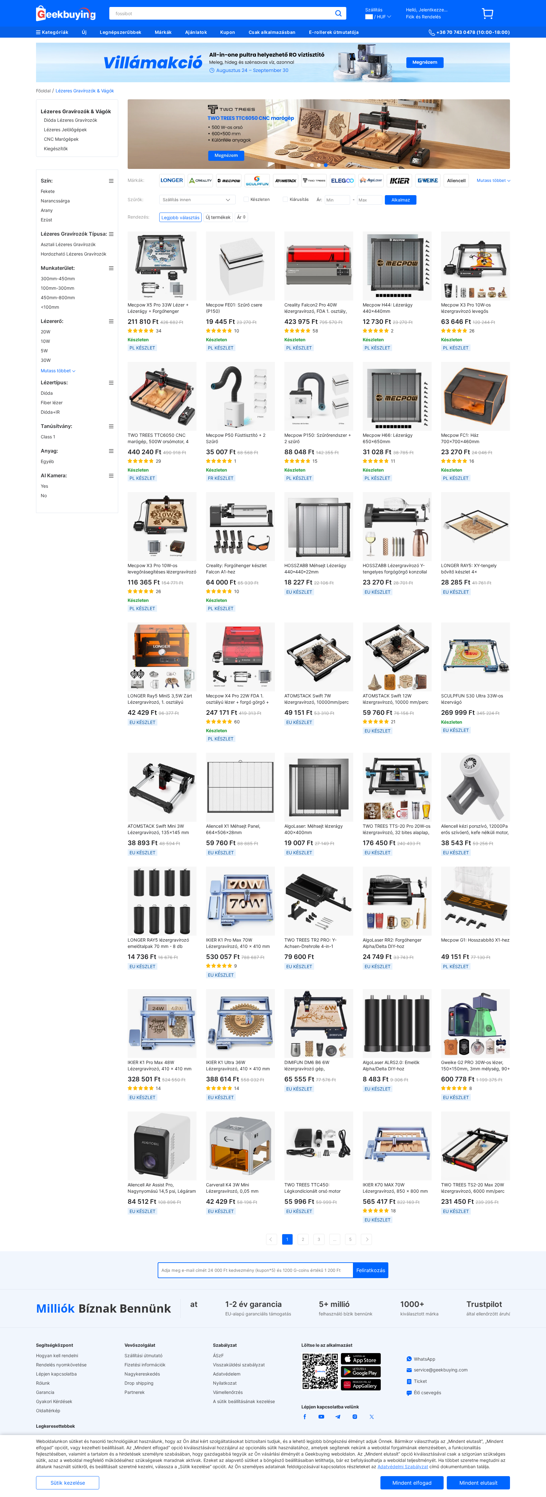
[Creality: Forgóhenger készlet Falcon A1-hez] (240, 526)
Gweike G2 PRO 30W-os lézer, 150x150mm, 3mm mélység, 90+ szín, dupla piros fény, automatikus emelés (475, 1066)
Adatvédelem (226, 1373)
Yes (45, 486)
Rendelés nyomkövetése (61, 1364)
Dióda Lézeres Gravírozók (70, 120)
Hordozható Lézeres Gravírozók (74, 254)
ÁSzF (218, 1355)
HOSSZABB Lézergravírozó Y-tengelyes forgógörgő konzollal (395, 568)
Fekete (48, 191)
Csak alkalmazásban (272, 32)
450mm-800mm (58, 297)
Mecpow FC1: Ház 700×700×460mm (460, 438)
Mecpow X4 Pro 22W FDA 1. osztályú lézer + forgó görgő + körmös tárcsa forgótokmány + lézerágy (238, 699)
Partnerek (134, 1392)
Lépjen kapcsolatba (56, 1373)
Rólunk (43, 1383)
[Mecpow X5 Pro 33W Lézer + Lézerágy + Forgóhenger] (162, 266)
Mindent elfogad (412, 1483)
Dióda (47, 393)
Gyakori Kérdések (54, 1401)
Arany (47, 210)
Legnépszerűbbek (121, 32)
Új (84, 32)
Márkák (163, 32)
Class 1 (49, 436)
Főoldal (43, 90)
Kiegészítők (56, 148)
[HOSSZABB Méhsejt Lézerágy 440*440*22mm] (318, 526)
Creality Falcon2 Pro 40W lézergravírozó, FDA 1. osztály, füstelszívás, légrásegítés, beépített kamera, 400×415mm (316, 308)
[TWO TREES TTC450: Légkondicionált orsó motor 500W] (318, 1145)
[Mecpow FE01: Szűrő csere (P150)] (240, 266)
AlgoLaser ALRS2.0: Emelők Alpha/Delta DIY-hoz (391, 1065)
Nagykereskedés (142, 1373)
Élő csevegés (427, 1392)
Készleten (260, 199)
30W (46, 360)
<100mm (50, 307)
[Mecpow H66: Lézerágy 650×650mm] (397, 396)
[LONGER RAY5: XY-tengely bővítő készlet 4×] (475, 526)
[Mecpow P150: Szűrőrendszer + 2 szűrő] (318, 396)
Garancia (45, 1392)
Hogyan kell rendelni (57, 1355)
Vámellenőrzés (228, 1392)
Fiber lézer (52, 402)
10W (46, 341)
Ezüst (47, 219)
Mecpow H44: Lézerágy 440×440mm (388, 308)
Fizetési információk (145, 1364)
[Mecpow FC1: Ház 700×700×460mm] (475, 396)
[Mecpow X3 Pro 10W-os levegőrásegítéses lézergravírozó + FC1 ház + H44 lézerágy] (162, 526)
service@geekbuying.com (441, 1369)
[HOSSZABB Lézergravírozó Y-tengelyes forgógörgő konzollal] (397, 526)
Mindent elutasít (478, 1483)
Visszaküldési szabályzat (239, 1364)
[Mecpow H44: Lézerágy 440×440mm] (397, 266)
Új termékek (218, 217)
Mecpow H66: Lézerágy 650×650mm (388, 438)
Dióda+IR (51, 412)
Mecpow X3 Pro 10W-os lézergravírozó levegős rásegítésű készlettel (466, 308)
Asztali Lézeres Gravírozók (69, 244)
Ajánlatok (196, 32)
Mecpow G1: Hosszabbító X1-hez (475, 940)
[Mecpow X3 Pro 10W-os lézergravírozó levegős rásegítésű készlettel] (475, 266)
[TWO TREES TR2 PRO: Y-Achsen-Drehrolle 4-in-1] (318, 901)
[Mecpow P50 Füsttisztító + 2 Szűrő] (240, 396)
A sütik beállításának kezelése (244, 1401)
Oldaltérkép (48, 1410)
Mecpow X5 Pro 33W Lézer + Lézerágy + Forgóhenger (158, 308)
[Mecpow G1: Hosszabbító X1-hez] (475, 901)
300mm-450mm (58, 278)
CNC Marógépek (61, 139)
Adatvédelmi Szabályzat (403, 1466)
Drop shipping (139, 1383)
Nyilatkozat (225, 1383)
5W (45, 350)
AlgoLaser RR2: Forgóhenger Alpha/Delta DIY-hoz (392, 943)
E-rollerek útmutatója (334, 32)
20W (46, 331)
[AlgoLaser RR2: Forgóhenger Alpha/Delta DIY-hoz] (397, 901)
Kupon (227, 32)
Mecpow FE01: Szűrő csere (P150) (234, 308)
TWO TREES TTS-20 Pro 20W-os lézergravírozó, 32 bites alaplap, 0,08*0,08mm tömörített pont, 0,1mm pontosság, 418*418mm (396, 829)
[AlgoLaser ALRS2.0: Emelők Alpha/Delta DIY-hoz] (397, 1023)
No (44, 495)
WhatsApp (424, 1359)
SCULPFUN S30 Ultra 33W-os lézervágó (472, 699)
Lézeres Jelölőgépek (65, 129)
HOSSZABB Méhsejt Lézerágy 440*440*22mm (315, 568)
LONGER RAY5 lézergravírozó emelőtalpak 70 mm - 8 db (158, 943)
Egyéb (48, 461)
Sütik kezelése (68, 1483)
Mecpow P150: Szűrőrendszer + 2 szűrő (317, 438)
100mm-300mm (58, 288)
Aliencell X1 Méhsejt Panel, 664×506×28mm (233, 829)
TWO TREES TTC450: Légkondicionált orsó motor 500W (312, 1188)
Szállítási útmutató (143, 1355)
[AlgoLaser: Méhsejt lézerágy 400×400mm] (318, 787)
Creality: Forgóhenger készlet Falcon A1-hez (236, 568)
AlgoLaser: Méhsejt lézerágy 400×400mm (313, 829)
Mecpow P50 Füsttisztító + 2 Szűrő (235, 438)
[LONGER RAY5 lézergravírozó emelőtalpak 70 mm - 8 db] (162, 901)
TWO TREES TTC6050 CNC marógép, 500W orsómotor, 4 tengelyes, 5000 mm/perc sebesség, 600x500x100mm (158, 438)
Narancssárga (56, 200)
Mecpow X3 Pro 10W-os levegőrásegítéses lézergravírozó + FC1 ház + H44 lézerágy (162, 569)
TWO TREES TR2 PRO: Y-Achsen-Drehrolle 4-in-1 (310, 943)
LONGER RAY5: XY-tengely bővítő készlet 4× (469, 568)
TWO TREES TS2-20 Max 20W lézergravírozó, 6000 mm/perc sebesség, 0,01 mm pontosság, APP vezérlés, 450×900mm (473, 1188)
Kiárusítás (299, 199)
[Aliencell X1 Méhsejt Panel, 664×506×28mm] (240, 787)
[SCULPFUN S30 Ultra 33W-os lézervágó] (475, 656)
